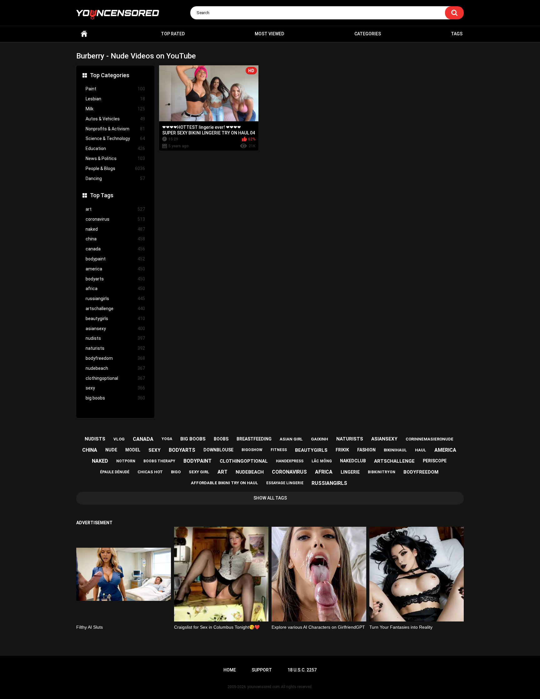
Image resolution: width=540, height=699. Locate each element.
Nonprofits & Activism (115, 128)
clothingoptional (115, 378)
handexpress (289, 461)
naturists (115, 348)
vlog (119, 439)
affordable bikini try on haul (224, 482)
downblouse (218, 449)
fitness (279, 450)
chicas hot (150, 472)
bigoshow (252, 450)
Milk (115, 108)
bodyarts (115, 278)
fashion (366, 449)
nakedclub (353, 460)
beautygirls (115, 318)
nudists (115, 338)
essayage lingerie (284, 483)
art (115, 209)
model (132, 449)
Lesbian (115, 98)
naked (115, 229)
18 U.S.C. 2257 (302, 669)
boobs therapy (159, 461)
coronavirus (115, 219)
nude (111, 449)
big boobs (115, 397)
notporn (125, 461)
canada (115, 248)
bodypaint (115, 258)
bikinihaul (395, 450)
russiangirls (115, 298)
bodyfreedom (115, 358)
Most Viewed (269, 33)
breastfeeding (254, 438)
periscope (435, 460)
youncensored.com (263, 687)
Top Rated (173, 33)
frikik (342, 449)
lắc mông (322, 461)
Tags (456, 33)
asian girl (291, 439)
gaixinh (319, 439)
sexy (115, 387)
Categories (367, 33)
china (115, 238)
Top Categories (109, 75)
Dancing (115, 178)
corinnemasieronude (429, 439)
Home (84, 34)
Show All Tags (270, 497)
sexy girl (199, 472)
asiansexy (115, 328)
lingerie (350, 472)
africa (115, 288)
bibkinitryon (381, 472)
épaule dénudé (114, 472)
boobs (221, 438)
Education (115, 148)
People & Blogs (115, 168)
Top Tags (101, 195)
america (115, 268)
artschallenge (115, 308)
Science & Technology (115, 138)
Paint (115, 88)
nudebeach (115, 368)
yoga (167, 439)
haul (420, 450)
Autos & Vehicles (115, 118)
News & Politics (115, 158)
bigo (176, 472)
